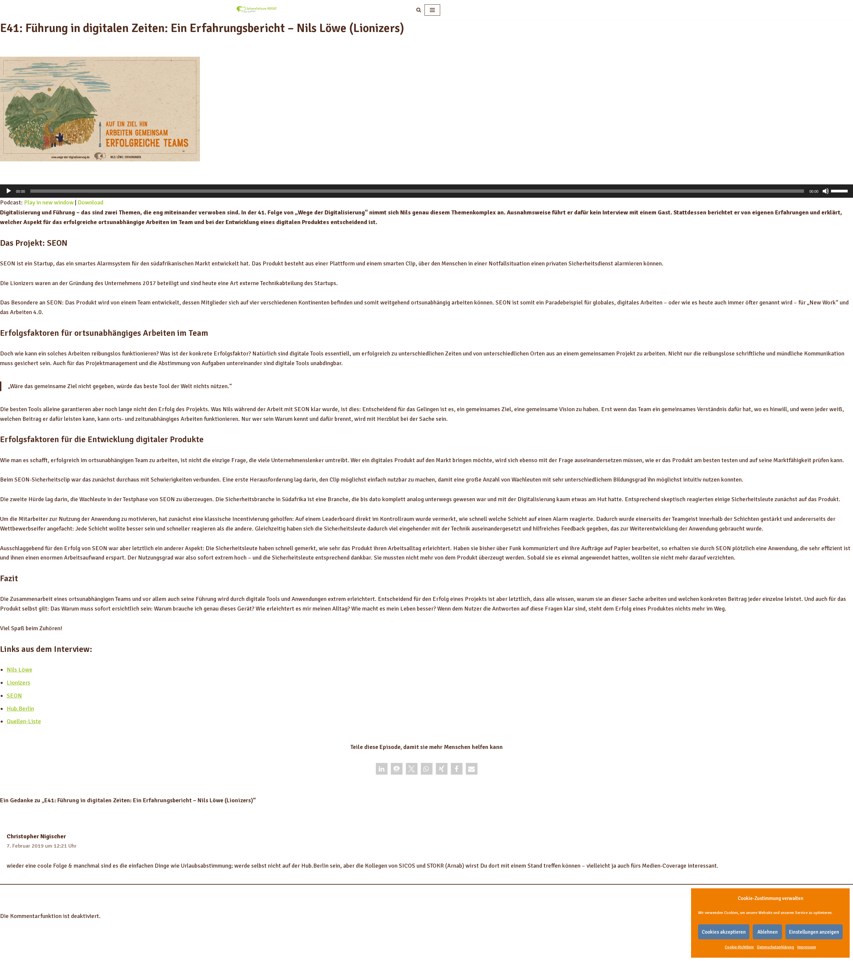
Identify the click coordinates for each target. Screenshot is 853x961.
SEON (14, 695)
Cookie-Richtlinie (739, 947)
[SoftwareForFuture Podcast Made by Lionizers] (257, 10)
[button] (382, 769)
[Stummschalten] (825, 191)
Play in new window (49, 202)
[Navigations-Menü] (432, 10)
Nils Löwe (19, 669)
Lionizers (18, 682)
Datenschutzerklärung (775, 947)
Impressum (806, 947)
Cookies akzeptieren (724, 932)
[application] (426, 191)
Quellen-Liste (24, 721)
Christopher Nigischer (36, 836)
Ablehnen (767, 932)
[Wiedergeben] (8, 191)
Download (90, 202)
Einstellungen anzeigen (814, 932)
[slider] (840, 190)
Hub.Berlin (20, 708)
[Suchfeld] (418, 9)
